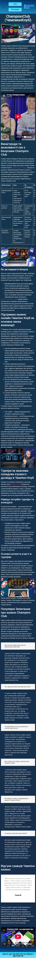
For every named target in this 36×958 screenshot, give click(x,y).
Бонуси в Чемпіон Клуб (9, 299)
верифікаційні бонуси (19, 168)
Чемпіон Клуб (16, 484)
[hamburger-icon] (4, 7)
